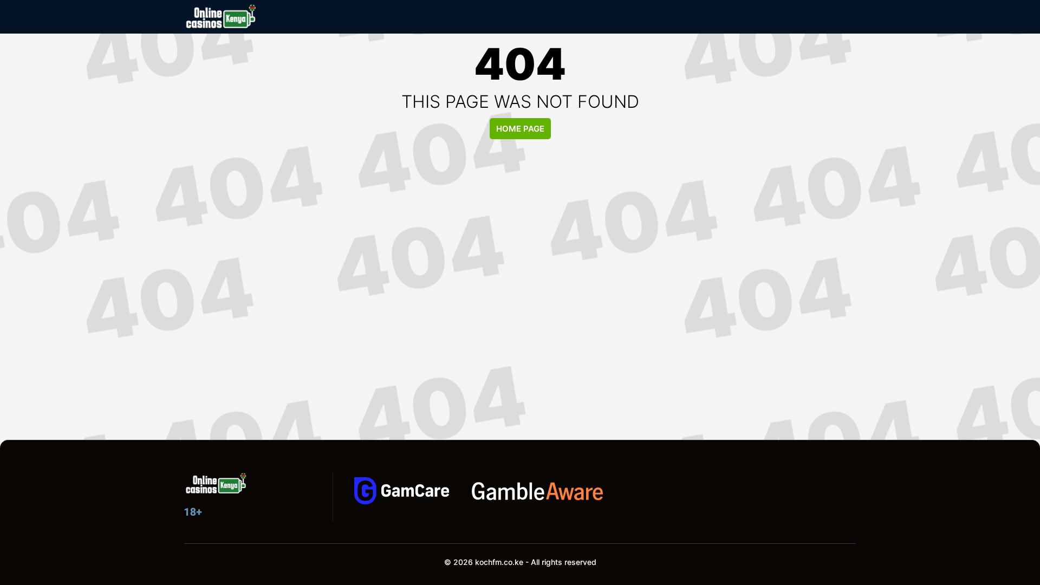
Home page (520, 128)
